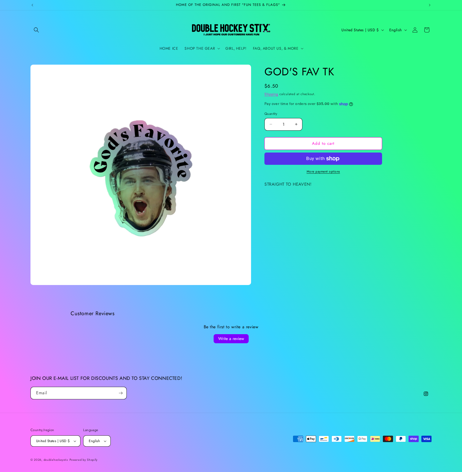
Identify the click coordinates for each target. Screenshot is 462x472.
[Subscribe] (120, 393)
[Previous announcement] (32, 5)
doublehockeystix (56, 460)
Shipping (271, 94)
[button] (36, 30)
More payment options (323, 171)
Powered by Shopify (84, 460)
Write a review (231, 339)
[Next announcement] (430, 5)
